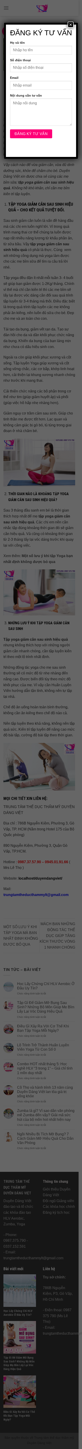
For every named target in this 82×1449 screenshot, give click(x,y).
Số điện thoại (20, 60)
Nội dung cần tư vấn (26, 95)
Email (14, 77)
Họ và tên (17, 42)
